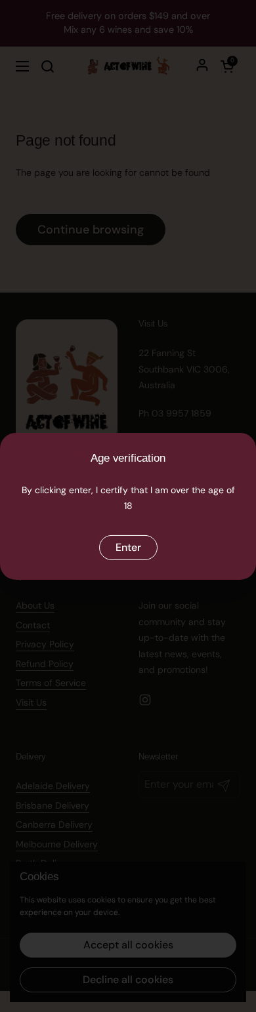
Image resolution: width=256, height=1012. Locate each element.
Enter (128, 547)
